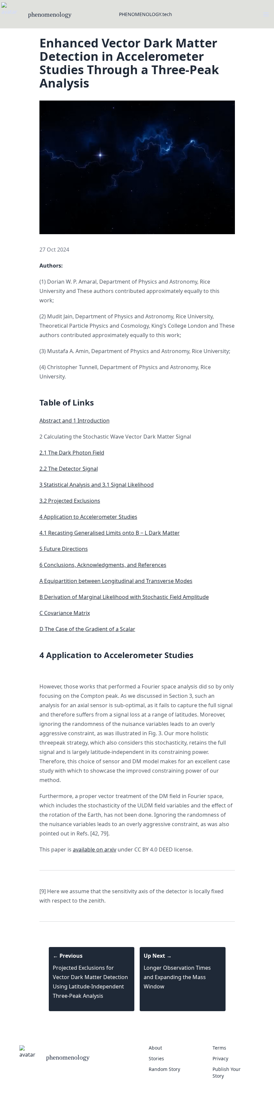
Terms (219, 1048)
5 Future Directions (63, 549)
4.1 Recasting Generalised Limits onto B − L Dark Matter (109, 532)
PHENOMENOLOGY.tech (145, 14)
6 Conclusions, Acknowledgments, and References (102, 565)
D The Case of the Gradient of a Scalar (87, 629)
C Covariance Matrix (64, 613)
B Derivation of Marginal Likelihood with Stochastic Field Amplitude (124, 597)
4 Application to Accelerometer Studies (88, 516)
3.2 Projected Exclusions (69, 500)
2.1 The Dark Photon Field (71, 452)
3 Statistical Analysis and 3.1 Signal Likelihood (96, 484)
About (155, 1048)
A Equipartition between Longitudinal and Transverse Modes (115, 581)
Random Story (164, 1069)
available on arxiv (94, 849)
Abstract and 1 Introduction (74, 420)
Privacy (220, 1058)
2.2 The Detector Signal (68, 468)
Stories (156, 1058)
